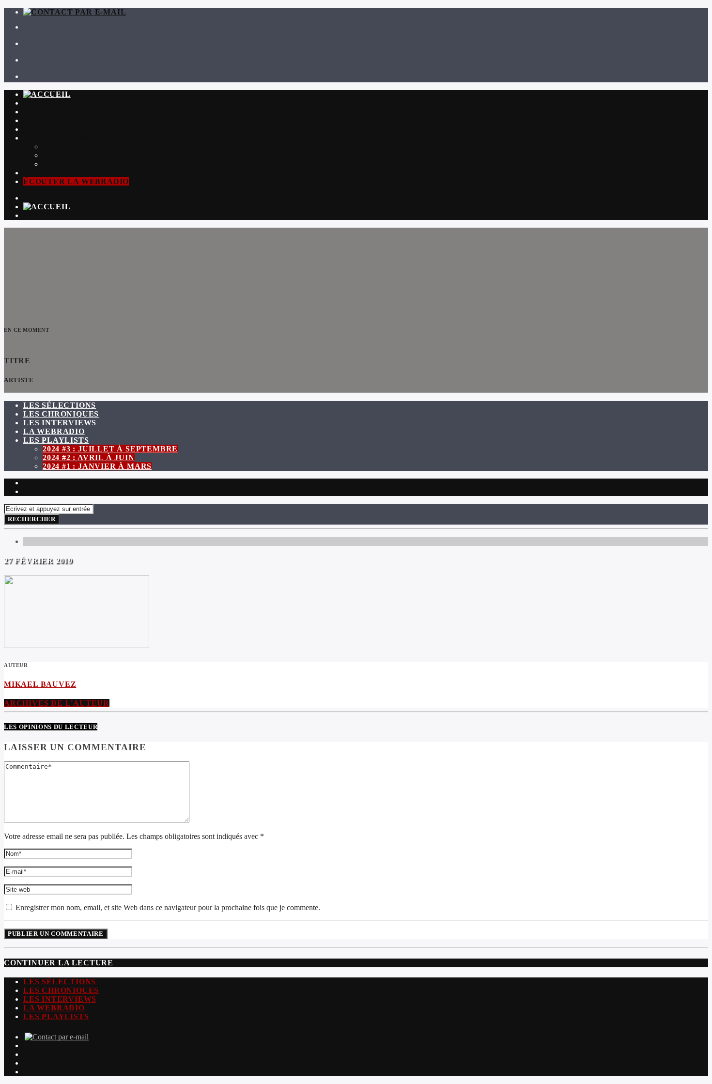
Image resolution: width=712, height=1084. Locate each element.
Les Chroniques (61, 112)
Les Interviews (59, 120)
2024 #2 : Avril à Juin (89, 155)
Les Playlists (56, 138)
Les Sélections (59, 103)
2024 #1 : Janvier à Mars (97, 164)
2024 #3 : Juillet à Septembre (110, 146)
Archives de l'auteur (56, 703)
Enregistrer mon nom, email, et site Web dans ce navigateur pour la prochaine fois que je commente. (167, 907)
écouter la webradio (76, 181)
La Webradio (54, 129)
